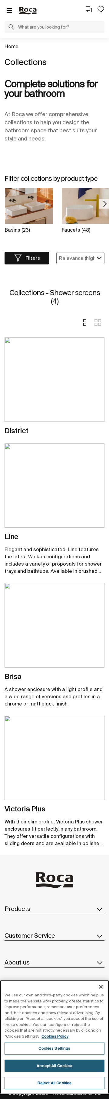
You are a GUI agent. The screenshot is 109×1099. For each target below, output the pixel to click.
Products (18, 908)
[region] (54, 1037)
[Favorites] (100, 9)
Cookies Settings (54, 1048)
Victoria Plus (25, 809)
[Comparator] (88, 9)
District (16, 431)
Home (11, 46)
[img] (54, 379)
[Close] (100, 986)
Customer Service (30, 935)
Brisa (13, 676)
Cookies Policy (54, 1036)
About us (17, 962)
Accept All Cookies (54, 1065)
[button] (11, 27)
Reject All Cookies (54, 1083)
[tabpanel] (54, 381)
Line (11, 537)
